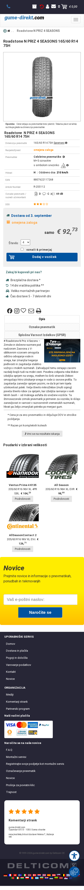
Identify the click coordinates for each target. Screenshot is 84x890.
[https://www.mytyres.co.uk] (44, 875)
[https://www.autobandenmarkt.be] (63, 875)
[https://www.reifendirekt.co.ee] (51, 878)
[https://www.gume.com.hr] (46, 878)
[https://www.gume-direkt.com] (58, 875)
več (10, 837)
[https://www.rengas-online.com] (68, 875)
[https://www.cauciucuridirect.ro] (32, 878)
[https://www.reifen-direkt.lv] (61, 878)
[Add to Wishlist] (24, 310)
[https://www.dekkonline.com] (29, 875)
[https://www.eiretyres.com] (17, 878)
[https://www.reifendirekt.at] (54, 875)
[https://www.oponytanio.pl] (27, 878)
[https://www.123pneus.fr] (10, 875)
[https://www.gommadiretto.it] (24, 875)
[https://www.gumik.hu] (22, 878)
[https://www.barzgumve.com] (41, 878)
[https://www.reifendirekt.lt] (56, 878)
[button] (74, 855)
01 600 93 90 (10, 6)
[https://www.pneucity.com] (12, 878)
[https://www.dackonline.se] (20, 875)
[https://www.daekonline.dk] (34, 875)
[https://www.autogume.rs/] (66, 878)
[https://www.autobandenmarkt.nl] (39, 875)
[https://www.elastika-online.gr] (37, 878)
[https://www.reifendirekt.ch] (15, 875)
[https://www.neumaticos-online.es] (49, 875)
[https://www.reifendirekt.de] (5, 875)
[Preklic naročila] (42, 6)
